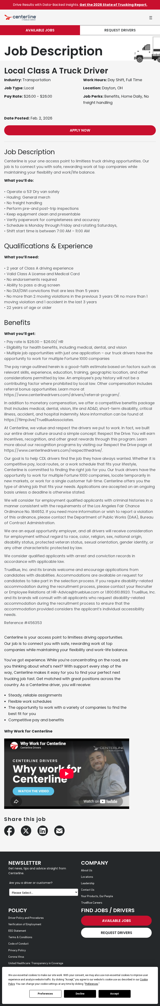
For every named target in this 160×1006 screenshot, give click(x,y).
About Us (86, 870)
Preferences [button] (91, 983)
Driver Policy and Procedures (26, 918)
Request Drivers (120, 30)
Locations (87, 877)
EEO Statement (17, 931)
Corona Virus (16, 957)
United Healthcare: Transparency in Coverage (35, 963)
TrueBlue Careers (91, 902)
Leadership (87, 883)
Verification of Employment (24, 924)
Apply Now (80, 130)
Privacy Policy (17, 950)
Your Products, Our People (97, 896)
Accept (114, 993)
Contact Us (87, 890)
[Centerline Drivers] (20, 17)
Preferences (45, 993)
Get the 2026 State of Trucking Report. (113, 4)
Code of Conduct (18, 943)
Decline (80, 993)
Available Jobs (40, 30)
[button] (150, 18)
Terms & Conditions (20, 937)
